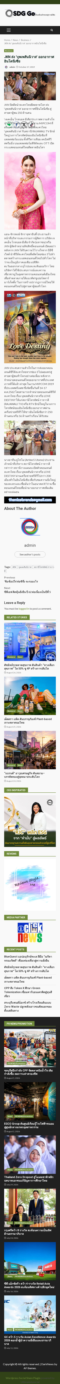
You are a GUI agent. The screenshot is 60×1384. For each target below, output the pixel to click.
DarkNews (47, 1364)
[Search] (52, 30)
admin (12, 67)
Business (8, 51)
